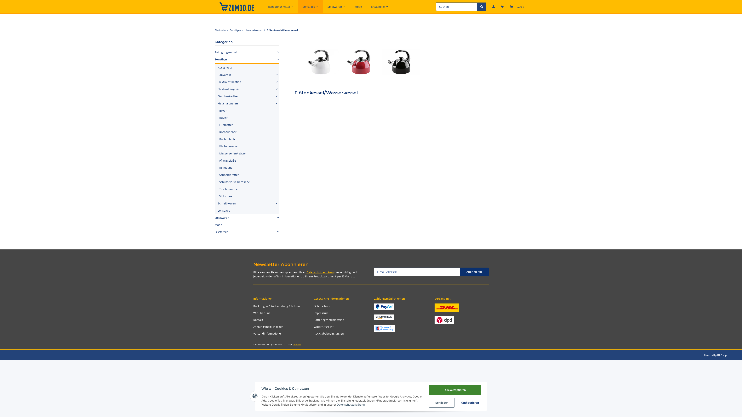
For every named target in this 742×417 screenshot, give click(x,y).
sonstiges (224, 210)
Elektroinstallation (229, 82)
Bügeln (223, 118)
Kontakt (258, 320)
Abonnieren (474, 272)
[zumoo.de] (236, 6)
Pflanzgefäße (227, 160)
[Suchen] (481, 7)
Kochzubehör (228, 132)
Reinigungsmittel (226, 52)
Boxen (223, 110)
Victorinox (225, 196)
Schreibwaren (227, 203)
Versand (297, 344)
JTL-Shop (722, 355)
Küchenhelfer (228, 139)
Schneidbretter (229, 175)
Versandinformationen (268, 333)
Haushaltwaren (228, 103)
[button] (493, 6)
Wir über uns (261, 313)
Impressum (321, 313)
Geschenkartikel (228, 96)
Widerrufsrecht (324, 327)
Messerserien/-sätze (232, 153)
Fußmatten (226, 125)
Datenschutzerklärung (320, 272)
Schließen (441, 402)
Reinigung (225, 168)
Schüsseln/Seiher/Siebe (234, 182)
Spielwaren (222, 218)
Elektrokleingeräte (229, 89)
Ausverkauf (225, 68)
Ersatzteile (221, 232)
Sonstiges (221, 59)
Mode (218, 225)
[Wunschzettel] (502, 6)
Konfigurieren (470, 402)
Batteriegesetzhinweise (329, 320)
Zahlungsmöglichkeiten (268, 327)
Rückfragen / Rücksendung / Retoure (277, 306)
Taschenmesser (229, 189)
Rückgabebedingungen (329, 333)
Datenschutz (322, 306)
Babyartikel (225, 75)
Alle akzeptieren (455, 390)
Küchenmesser (229, 146)
